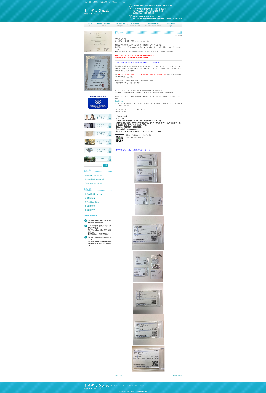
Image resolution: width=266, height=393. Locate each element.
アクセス (143, 385)
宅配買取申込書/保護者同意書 (94, 179)
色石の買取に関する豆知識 (93, 183)
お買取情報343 (90, 206)
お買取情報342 (90, 210)
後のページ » (177, 375)
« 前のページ (119, 375)
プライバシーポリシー (130, 385)
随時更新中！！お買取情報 (93, 175)
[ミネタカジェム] (96, 14)
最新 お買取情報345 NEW (93, 194)
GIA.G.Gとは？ (120, 101)
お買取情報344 (90, 198)
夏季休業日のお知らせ (92, 202)
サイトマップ (115, 385)
